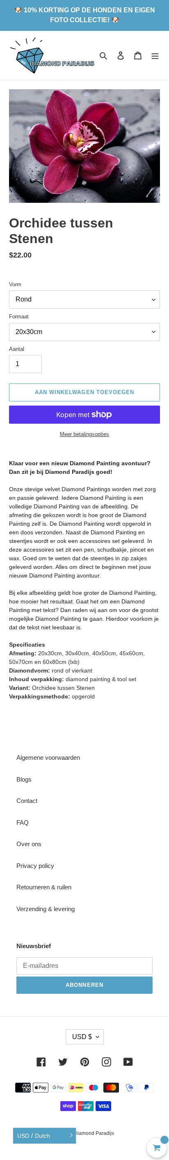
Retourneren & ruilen (43, 887)
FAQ (22, 822)
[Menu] (155, 55)
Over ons (28, 843)
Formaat (19, 316)
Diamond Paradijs (94, 1133)
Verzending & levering (45, 908)
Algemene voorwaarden (48, 757)
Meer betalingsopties (84, 434)
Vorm (15, 284)
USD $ (82, 1036)
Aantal (16, 349)
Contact (26, 800)
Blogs (24, 779)
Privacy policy (35, 865)
